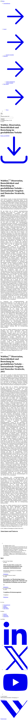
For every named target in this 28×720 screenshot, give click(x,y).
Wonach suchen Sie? (5, 116)
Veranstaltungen (6, 604)
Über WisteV (6, 608)
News (7, 109)
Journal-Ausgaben (10, 54)
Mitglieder (5, 607)
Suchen (2, 119)
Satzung (5, 614)
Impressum (5, 615)
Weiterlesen (5, 574)
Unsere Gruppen (9, 83)
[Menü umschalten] (1, 115)
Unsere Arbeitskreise (10, 81)
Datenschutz (6, 616)
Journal (4, 606)
